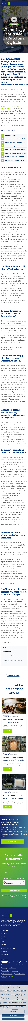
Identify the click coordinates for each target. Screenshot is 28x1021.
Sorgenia (4, 961)
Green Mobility (6, 970)
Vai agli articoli (8, 655)
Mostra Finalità (13, 1015)
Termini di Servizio (4, 1005)
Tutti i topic (10, 976)
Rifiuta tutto (13, 1011)
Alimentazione (13, 961)
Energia (3, 936)
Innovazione (14, 24)
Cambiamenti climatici (7, 964)
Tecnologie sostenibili (13, 675)
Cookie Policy (14, 1002)
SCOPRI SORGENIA (13, 841)
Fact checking (13, 967)
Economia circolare (20, 964)
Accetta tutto (13, 1019)
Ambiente (3, 933)
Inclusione (15, 970)
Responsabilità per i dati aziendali (15, 1005)
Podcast (3, 944)
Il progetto (4, 951)
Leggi (7, 731)
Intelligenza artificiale (7, 973)
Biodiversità (22, 961)
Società (3, 941)
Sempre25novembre (20, 973)
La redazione (4, 954)
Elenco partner (15, 1009)
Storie (4, 976)
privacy (22, 878)
